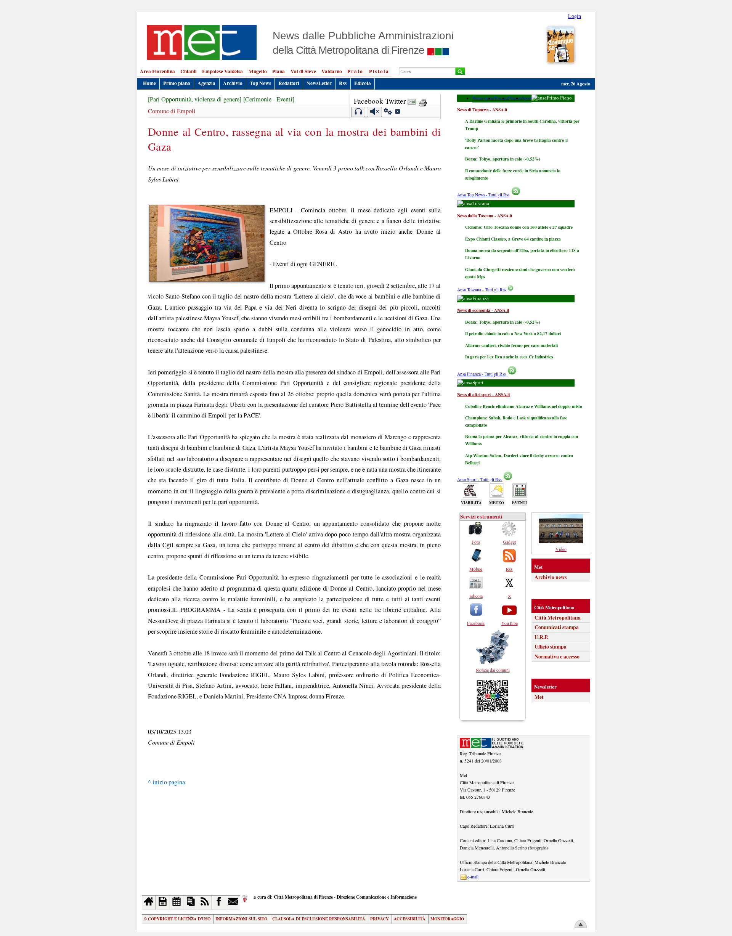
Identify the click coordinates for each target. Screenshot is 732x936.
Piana (278, 71)
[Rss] (205, 902)
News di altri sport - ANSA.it (483, 394)
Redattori (288, 83)
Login (574, 15)
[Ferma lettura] (374, 112)
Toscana (501, 98)
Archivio (232, 83)
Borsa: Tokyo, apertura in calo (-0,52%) (502, 159)
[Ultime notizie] (177, 902)
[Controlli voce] (388, 112)
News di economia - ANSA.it (483, 310)
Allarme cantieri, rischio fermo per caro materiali (511, 345)
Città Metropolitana (558, 617)
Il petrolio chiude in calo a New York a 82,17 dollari (513, 333)
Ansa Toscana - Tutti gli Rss (482, 289)
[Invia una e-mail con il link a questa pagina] (412, 101)
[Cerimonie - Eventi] (268, 99)
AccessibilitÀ (409, 919)
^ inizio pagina (166, 782)
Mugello (258, 71)
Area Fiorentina (157, 71)
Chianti (188, 71)
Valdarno (331, 71)
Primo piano (176, 83)
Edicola (362, 83)
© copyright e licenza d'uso (177, 919)
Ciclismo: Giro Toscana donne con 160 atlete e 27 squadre (519, 227)
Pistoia (379, 71)
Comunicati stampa (557, 627)
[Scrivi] (233, 902)
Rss (343, 83)
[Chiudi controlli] (397, 112)
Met (539, 697)
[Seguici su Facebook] (219, 902)
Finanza (515, 98)
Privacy (379, 919)
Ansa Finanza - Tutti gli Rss (482, 374)
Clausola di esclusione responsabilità (318, 919)
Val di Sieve (303, 71)
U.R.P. (541, 637)
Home (149, 83)
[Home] (149, 902)
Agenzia (206, 83)
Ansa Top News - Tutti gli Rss (483, 194)
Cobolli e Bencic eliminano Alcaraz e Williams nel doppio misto (523, 406)
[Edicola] (191, 902)
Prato (355, 71)
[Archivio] (163, 902)
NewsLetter (319, 83)
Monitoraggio (447, 919)
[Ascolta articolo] (359, 112)
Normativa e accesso (557, 656)
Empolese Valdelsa (222, 71)
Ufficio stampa (551, 646)
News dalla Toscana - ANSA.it (484, 215)
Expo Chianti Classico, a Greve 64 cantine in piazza (513, 239)
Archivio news (551, 577)
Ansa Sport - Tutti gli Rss (479, 479)
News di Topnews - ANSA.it (482, 109)
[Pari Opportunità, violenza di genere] (194, 99)
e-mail (472, 876)
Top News (260, 83)
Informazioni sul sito (241, 919)
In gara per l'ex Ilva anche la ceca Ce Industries (509, 356)
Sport (526, 98)
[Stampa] (422, 101)
